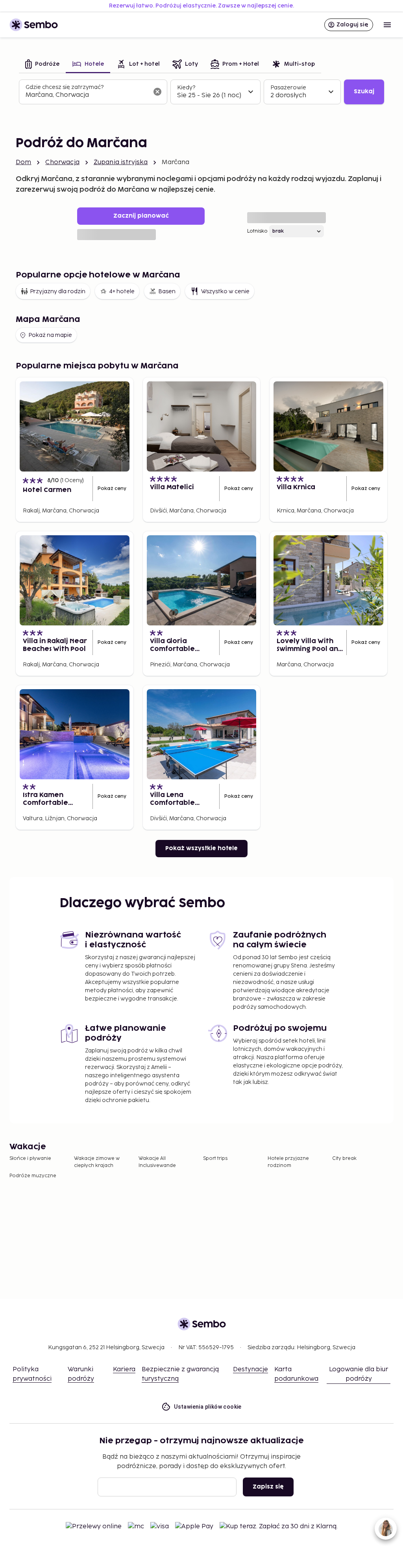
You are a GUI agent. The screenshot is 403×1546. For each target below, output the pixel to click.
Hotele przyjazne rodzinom (288, 1162)
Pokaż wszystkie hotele (201, 848)
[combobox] (87, 95)
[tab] (42, 64)
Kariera (124, 1369)
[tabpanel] (201, 92)
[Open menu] (387, 24)
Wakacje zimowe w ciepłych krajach (97, 1162)
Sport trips (215, 1158)
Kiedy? (186, 87)
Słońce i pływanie (30, 1158)
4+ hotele (122, 291)
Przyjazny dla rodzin (57, 291)
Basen (167, 291)
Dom (23, 162)
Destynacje (250, 1369)
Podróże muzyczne (32, 1176)
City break (344, 1158)
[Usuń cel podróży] (157, 91)
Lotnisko (257, 231)
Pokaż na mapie (50, 335)
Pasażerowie (288, 87)
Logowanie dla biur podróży (358, 1374)
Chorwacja (62, 162)
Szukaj (364, 91)
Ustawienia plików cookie (208, 1407)
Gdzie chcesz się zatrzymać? (65, 87)
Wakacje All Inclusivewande (157, 1162)
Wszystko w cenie (225, 291)
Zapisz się (268, 1486)
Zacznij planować (141, 215)
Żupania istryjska (121, 162)
